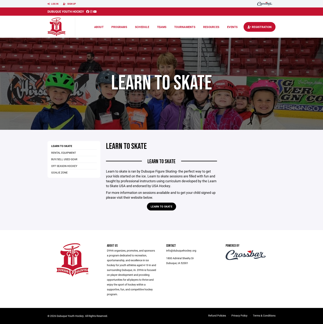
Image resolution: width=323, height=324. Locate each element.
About (99, 27)
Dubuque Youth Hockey (65, 11)
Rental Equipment (63, 152)
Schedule (142, 27)
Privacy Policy (239, 315)
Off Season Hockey (64, 166)
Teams (161, 27)
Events (232, 27)
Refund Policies (217, 315)
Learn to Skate (61, 146)
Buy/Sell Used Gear (64, 159)
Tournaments (184, 27)
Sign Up (71, 3)
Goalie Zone (59, 172)
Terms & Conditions (264, 315)
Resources (211, 27)
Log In (54, 3)
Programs (119, 27)
